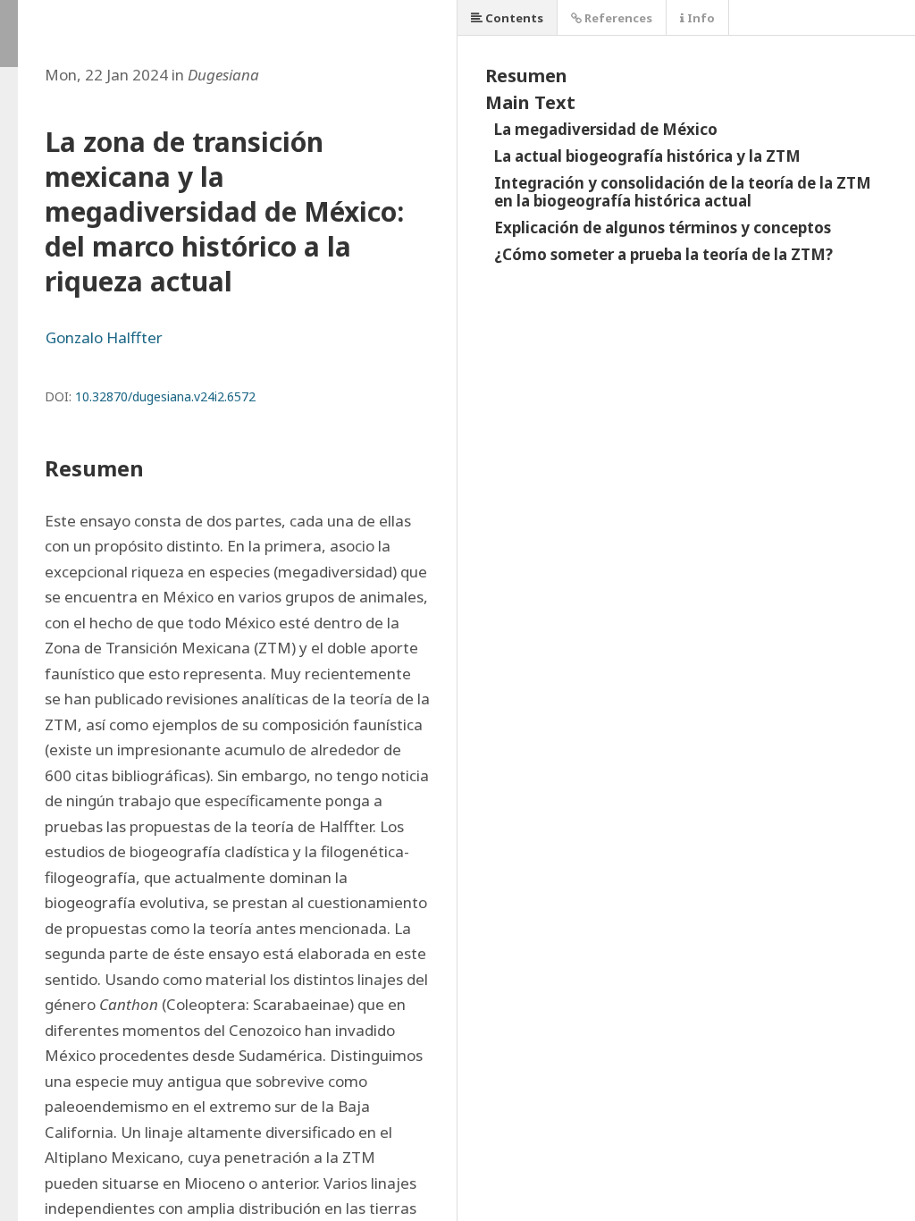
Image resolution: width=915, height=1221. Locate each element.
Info (699, 18)
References (617, 18)
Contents (513, 18)
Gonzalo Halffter (104, 337)
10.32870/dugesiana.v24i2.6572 (165, 396)
